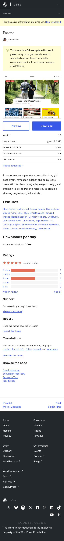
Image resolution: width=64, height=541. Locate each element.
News (18, 220)
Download (47, 125)
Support (7, 450)
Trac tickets (9, 381)
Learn (6, 445)
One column (28, 220)
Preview (16, 125)
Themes (7, 13)
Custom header (37, 209)
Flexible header (18, 216)
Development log (11, 370)
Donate (39, 456)
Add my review (10, 291)
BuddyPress (11, 486)
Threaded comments (48, 224)
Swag (38, 461)
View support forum (12, 311)
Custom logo (52, 209)
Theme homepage (12, 165)
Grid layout (52, 216)
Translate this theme (13, 355)
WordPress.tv (12, 461)
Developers (9, 456)
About (6, 420)
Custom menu (9, 213)
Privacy (7, 435)
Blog (5, 209)
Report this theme (12, 331)
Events (37, 450)
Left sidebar (9, 220)
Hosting (7, 430)
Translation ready (27, 228)
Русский (37, 349)
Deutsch (7, 349)
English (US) (18, 349)
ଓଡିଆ (13, 500)
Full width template (37, 216)
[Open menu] (59, 4)
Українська (52, 349)
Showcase (39, 420)
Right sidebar (42, 220)
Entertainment (37, 213)
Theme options (29, 224)
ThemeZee (13, 39)
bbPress (9, 481)
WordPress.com (13, 471)
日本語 (28, 349)
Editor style (23, 213)
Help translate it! (53, 22)
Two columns (43, 228)
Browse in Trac (10, 377)
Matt (7, 476)
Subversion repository (14, 373)
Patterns (38, 435)
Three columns (10, 228)
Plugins (37, 430)
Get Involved (40, 445)
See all (57, 291)
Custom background (19, 209)
